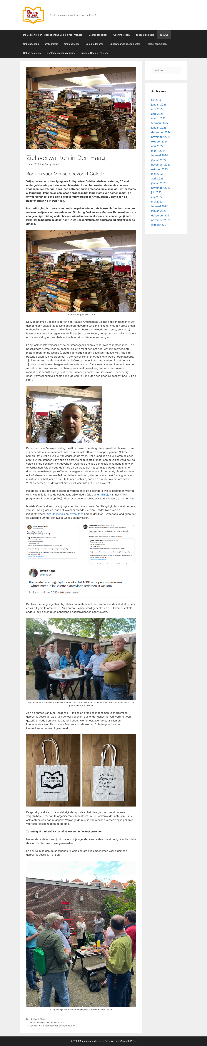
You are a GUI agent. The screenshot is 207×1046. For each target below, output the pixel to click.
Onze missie (51, 43)
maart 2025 (158, 118)
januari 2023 (159, 183)
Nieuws (164, 34)
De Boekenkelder (98, 34)
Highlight (34, 1019)
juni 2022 (156, 197)
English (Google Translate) (95, 53)
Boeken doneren (95, 43)
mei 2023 (157, 173)
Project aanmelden (157, 43)
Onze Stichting (31, 43)
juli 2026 (156, 99)
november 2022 (160, 187)
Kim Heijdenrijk (56, 513)
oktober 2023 (159, 169)
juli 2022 (156, 192)
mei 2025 (157, 109)
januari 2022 (158, 210)
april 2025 (157, 113)
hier (123, 498)
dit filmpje (103, 494)
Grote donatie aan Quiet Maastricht (47, 1022)
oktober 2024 (159, 141)
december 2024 (161, 132)
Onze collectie (72, 43)
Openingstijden (121, 34)
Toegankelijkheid (145, 34)
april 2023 (157, 178)
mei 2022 (157, 201)
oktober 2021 (159, 224)
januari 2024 (159, 160)
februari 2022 (159, 206)
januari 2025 (158, 127)
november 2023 (161, 164)
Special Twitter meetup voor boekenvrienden (52, 1025)
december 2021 (160, 215)
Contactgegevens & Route (61, 53)
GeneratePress (128, 1041)
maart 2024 (158, 150)
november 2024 (161, 136)
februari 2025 (159, 123)
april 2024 (157, 146)
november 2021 (160, 220)
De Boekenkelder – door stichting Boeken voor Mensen (53, 34)
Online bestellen (32, 53)
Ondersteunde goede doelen (125, 43)
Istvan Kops (76, 513)
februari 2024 (159, 155)
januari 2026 (159, 104)
